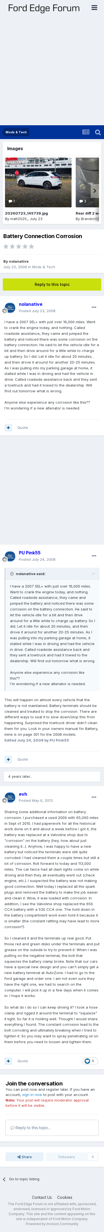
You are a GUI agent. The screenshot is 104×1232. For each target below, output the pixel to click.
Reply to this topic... (32, 1127)
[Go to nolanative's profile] (10, 307)
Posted (37, 311)
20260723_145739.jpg (26, 213)
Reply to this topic (52, 284)
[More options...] (94, 307)
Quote (22, 427)
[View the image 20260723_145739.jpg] (38, 182)
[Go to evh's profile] (10, 797)
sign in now (32, 1094)
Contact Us (42, 1197)
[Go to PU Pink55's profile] (10, 556)
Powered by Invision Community (52, 1224)
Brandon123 (91, 218)
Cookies (64, 1197)
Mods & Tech (43, 267)
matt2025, (19, 218)
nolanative (19, 261)
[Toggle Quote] (12, 573)
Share (26, 1157)
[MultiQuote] (8, 428)
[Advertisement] (52, 70)
